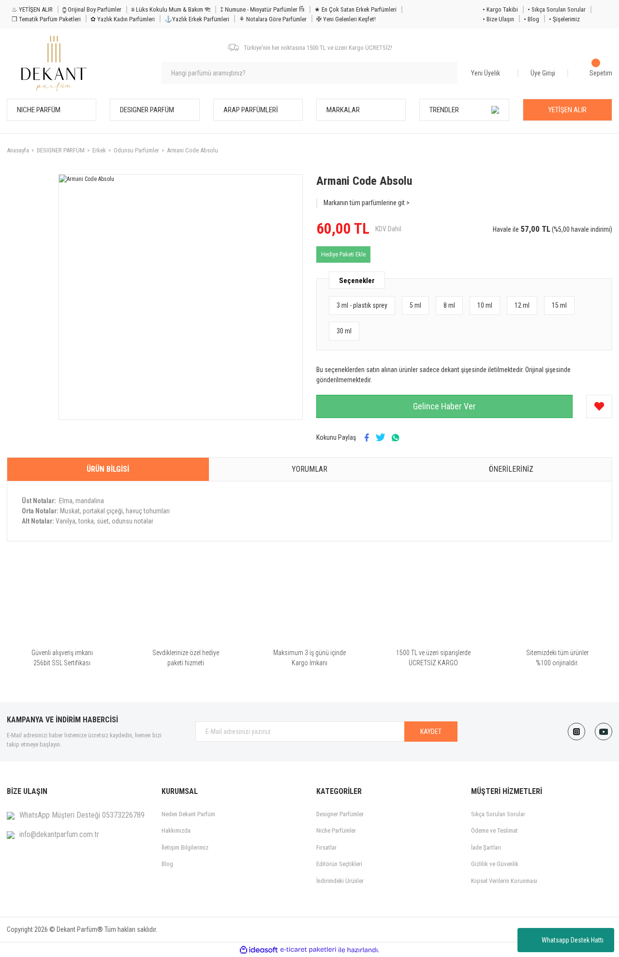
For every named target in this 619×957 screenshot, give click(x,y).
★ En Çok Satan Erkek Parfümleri (355, 9)
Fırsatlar (326, 847)
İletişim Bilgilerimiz (185, 847)
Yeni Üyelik (485, 73)
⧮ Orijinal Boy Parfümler (91, 9)
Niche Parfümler (336, 830)
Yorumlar (309, 469)
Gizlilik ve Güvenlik (494, 863)
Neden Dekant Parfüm (188, 814)
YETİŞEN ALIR (567, 109)
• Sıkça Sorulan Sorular (557, 9)
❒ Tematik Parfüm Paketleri (46, 19)
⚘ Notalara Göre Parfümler (273, 19)
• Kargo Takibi (500, 9)
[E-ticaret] (308, 949)
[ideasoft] (258, 950)
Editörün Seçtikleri (339, 863)
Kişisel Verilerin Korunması (504, 880)
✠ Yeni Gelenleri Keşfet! (346, 19)
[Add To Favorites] (599, 406)
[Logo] (54, 63)
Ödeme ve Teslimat (494, 830)
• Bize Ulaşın (498, 19)
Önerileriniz (511, 469)
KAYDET (431, 731)
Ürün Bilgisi (108, 469)
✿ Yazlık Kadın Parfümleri (122, 19)
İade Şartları (486, 847)
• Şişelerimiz (564, 19)
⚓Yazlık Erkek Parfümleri (196, 19)
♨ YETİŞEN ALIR (32, 9)
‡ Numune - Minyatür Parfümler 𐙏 (262, 9)
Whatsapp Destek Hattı (573, 940)
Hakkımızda (176, 830)
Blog (167, 863)
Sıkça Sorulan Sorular (498, 814)
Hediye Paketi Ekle (343, 254)
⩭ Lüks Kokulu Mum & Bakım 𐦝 (170, 9)
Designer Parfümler (340, 814)
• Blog (531, 19)
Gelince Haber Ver (444, 406)
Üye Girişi (543, 73)
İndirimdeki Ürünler (340, 880)
